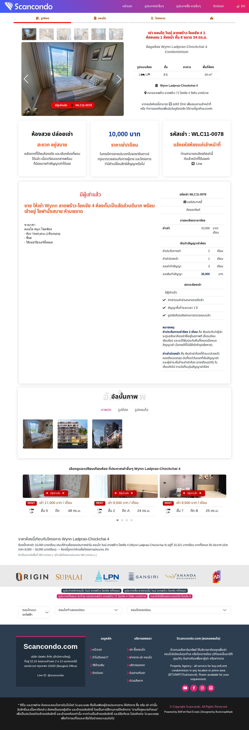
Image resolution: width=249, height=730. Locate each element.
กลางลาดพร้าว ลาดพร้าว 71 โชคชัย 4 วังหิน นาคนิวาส (177, 93)
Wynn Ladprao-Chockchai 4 (178, 85)
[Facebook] (193, 688)
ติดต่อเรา (218, 6)
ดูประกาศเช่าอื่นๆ (154, 6)
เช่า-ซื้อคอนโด (137, 649)
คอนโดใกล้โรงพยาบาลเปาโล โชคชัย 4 (171, 596)
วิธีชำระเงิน (98, 665)
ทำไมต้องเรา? (100, 657)
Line (198, 163)
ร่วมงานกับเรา (137, 673)
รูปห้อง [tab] (45, 18)
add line (179, 104)
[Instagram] (202, 688)
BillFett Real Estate (188, 712)
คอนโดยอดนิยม (141, 610)
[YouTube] (185, 688)
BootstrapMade (224, 712)
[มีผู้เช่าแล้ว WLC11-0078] (72, 79)
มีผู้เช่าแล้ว (55, 493)
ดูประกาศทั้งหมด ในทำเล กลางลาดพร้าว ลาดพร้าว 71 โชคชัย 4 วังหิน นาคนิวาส (102, 596)
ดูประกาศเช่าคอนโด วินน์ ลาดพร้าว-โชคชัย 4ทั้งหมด (91, 591)
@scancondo (56, 675)
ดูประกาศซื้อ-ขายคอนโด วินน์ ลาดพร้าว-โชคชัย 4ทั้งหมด (155, 591)
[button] (117, 520)
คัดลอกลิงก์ (193, 210)
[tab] (212, 19)
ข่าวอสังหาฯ (136, 680)
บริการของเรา (137, 665)
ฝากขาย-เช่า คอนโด (140, 657)
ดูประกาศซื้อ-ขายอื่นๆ (188, 6)
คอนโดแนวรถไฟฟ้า (29, 612)
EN (242, 6)
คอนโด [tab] (102, 18)
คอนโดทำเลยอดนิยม (72, 610)
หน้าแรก (127, 6)
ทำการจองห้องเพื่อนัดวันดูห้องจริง (166, 109)
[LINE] (210, 688)
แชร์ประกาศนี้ (194, 202)
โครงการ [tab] (160, 18)
